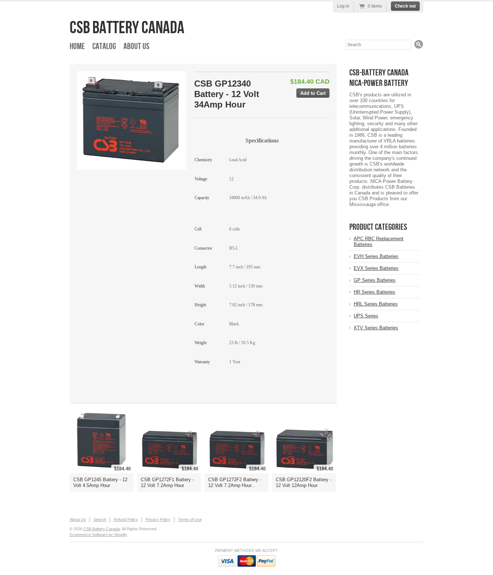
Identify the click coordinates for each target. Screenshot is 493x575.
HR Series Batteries (374, 292)
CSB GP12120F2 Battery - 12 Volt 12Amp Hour (303, 482)
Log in (343, 6)
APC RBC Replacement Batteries (378, 241)
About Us (136, 46)
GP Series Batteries (375, 280)
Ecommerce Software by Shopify (98, 534)
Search (99, 519)
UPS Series (366, 316)
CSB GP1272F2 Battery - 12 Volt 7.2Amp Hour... (234, 482)
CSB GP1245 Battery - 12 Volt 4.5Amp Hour (100, 482)
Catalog (104, 46)
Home (77, 46)
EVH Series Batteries (376, 256)
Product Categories (378, 227)
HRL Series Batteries (376, 304)
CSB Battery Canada (127, 28)
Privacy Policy (157, 519)
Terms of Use (190, 519)
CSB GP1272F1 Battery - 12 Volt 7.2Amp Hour (167, 482)
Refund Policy (126, 519)
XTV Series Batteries (376, 327)
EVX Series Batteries (376, 268)
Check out (405, 6)
